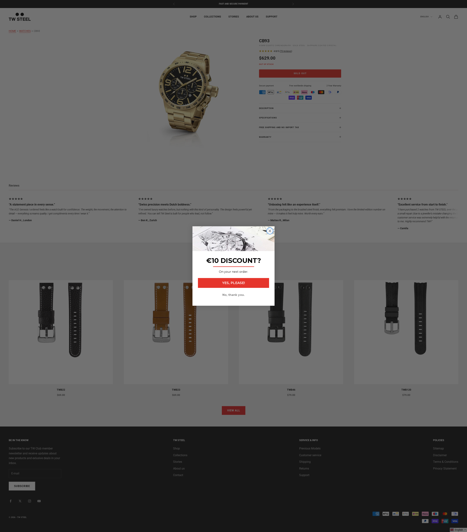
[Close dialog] (270, 231)
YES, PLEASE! (233, 283)
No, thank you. (233, 295)
